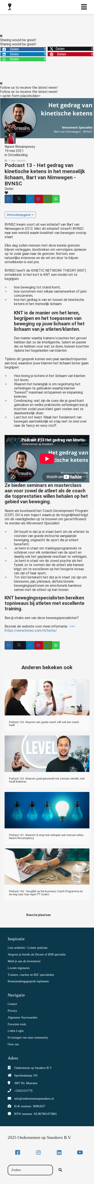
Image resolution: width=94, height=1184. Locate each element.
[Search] (60, 1170)
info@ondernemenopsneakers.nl (34, 1098)
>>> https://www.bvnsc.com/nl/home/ (40, 628)
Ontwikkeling (18, 155)
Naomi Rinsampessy (20, 147)
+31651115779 (23, 1090)
